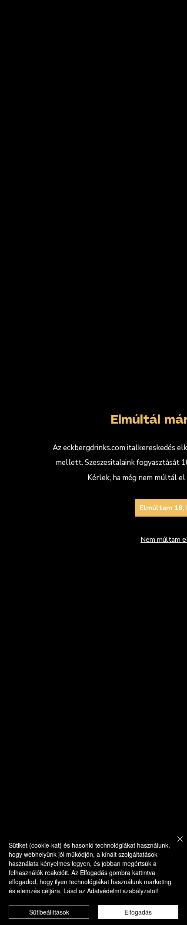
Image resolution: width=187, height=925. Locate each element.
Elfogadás (138, 912)
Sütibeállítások (49, 912)
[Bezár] (174, 844)
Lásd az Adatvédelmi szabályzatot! (111, 890)
